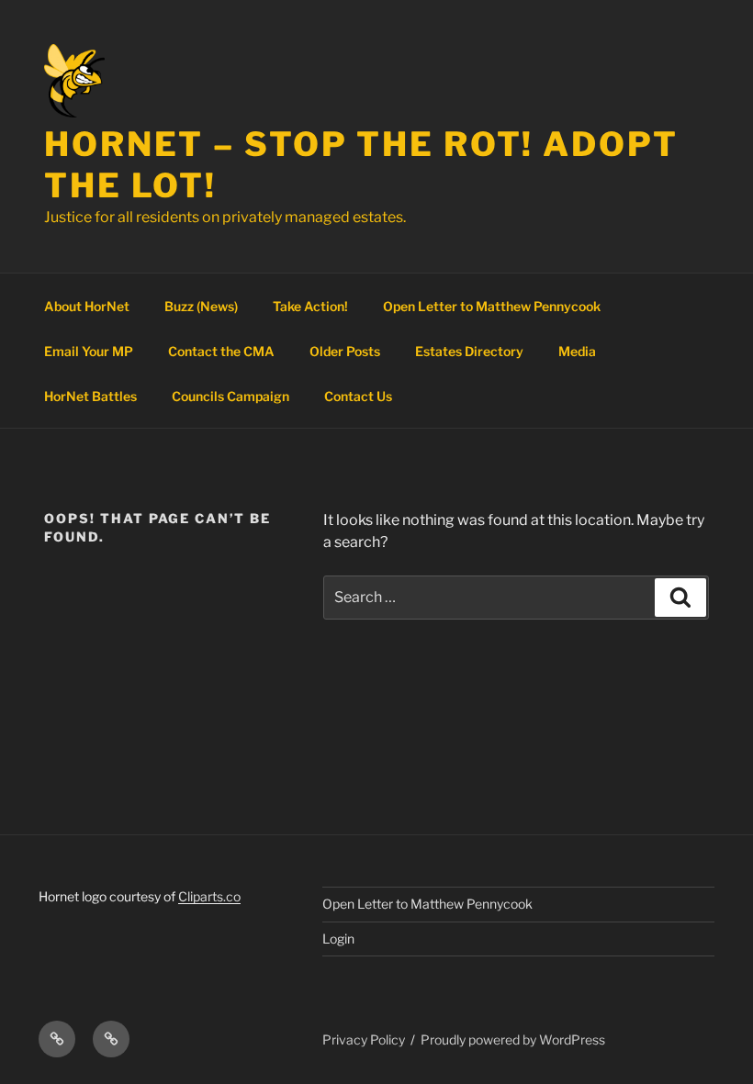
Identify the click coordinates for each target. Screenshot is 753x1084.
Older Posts (344, 351)
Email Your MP (88, 351)
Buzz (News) (201, 306)
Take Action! (310, 306)
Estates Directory (469, 351)
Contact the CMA (221, 351)
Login (338, 938)
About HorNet (86, 306)
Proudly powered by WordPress (513, 1039)
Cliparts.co (209, 896)
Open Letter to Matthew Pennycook (492, 306)
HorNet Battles (90, 396)
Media (577, 351)
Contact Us (358, 396)
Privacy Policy (363, 1039)
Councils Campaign (230, 396)
